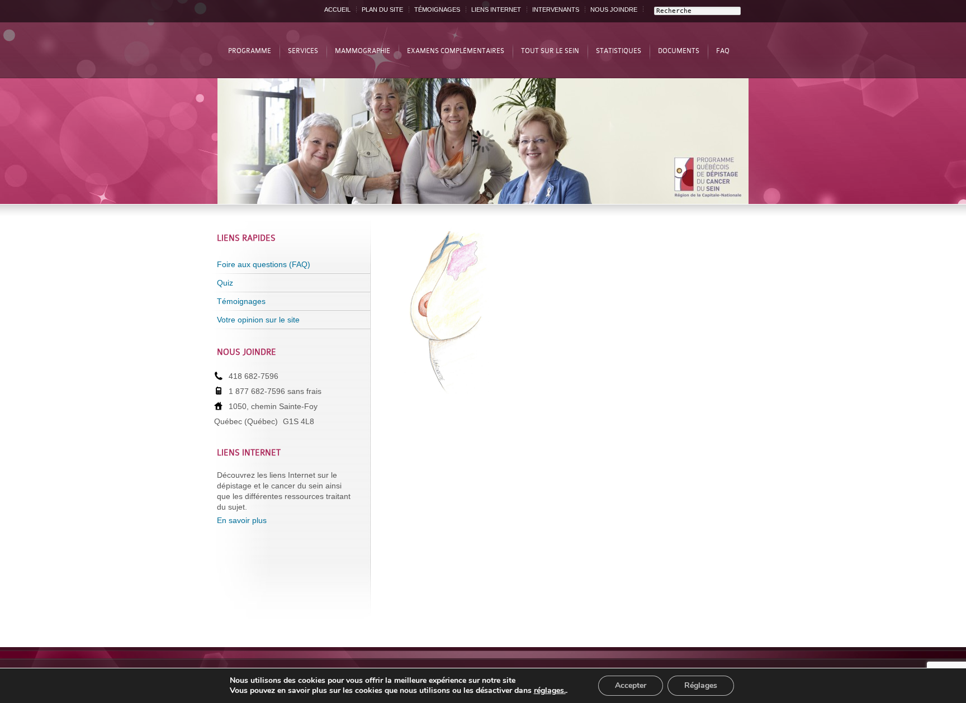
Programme (249, 51)
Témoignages (241, 301)
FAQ (723, 51)
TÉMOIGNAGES (437, 9)
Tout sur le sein (550, 51)
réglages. (550, 691)
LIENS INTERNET (496, 9)
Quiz (225, 282)
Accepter (630, 685)
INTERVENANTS (555, 9)
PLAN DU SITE (382, 9)
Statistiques (618, 51)
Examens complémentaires (455, 51)
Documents (678, 51)
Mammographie (362, 51)
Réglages (700, 685)
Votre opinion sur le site (258, 319)
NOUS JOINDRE (613, 9)
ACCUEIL (337, 9)
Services (303, 51)
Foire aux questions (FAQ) (263, 264)
